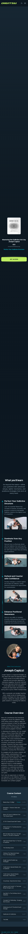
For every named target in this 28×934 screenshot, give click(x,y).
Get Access (14, 259)
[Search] (21, 3)
